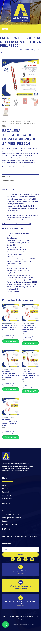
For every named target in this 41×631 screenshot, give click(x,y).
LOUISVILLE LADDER (14, 121)
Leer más (7, 336)
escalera (34, 167)
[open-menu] (5, 29)
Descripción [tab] (6, 176)
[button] (35, 63)
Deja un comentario (7, 50)
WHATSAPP (11, 341)
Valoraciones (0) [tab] (8, 180)
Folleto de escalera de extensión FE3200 (16, 224)
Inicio (4, 121)
